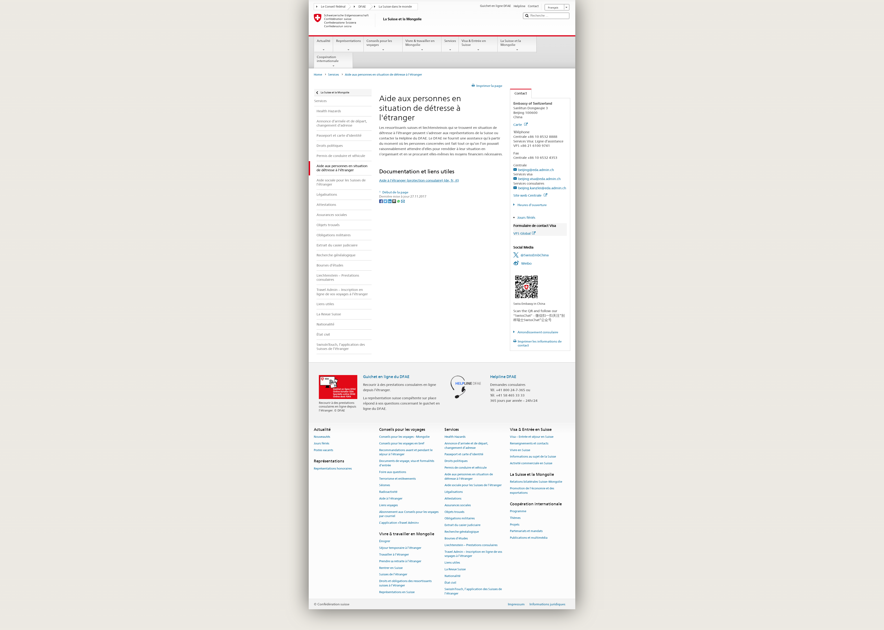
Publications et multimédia (528, 537)
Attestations (453, 498)
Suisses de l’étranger (393, 574)
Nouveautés (322, 436)
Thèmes (515, 518)
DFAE (362, 6)
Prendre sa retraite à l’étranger (400, 561)
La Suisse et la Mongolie (510, 43)
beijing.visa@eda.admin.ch (539, 179)
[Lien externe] (526, 286)
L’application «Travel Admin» (399, 523)
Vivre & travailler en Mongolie (420, 43)
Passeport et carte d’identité (464, 454)
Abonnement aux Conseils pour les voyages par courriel (409, 514)
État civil (450, 582)
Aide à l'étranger (390, 498)
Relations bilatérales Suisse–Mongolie (536, 482)
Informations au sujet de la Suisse (533, 456)
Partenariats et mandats (526, 531)
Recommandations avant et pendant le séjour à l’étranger (406, 452)
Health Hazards (455, 436)
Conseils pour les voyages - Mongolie (404, 436)
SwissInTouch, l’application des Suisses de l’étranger (473, 591)
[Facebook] (381, 201)
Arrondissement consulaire (537, 332)
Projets (514, 524)
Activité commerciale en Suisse (531, 463)
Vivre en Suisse (520, 450)
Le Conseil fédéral (333, 6)
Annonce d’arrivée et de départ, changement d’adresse (466, 446)
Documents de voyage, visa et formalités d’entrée (406, 463)
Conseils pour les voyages (379, 43)
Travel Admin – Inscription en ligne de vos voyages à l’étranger (473, 554)
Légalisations (454, 492)
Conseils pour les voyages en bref (401, 443)
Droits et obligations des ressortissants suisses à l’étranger (405, 583)
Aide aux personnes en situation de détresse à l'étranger (469, 476)
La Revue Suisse (455, 569)
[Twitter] (386, 201)
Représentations (348, 41)
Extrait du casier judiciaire (462, 525)
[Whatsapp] (399, 201)
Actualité (323, 41)
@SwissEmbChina (535, 255)
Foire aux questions (392, 472)
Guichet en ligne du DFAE (386, 376)
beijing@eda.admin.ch (536, 170)
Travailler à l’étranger (394, 554)
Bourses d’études (456, 538)
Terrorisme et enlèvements (397, 478)
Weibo (526, 263)
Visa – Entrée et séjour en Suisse (531, 436)
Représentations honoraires (333, 468)
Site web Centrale (527, 195)
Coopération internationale (328, 59)
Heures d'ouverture (532, 205)
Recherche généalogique (462, 531)
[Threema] (394, 201)
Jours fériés (526, 217)
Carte (518, 124)
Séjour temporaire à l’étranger (400, 548)
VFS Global (522, 233)
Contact (518, 93)
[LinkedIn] (390, 201)
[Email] (403, 201)
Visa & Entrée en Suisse (474, 43)
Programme (518, 511)
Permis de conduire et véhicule (466, 467)
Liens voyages (388, 505)
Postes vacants (323, 450)
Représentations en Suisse (397, 592)
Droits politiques (456, 461)
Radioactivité (388, 492)
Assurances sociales (458, 505)
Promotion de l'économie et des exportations (532, 490)
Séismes (384, 485)
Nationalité (452, 576)
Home (318, 74)
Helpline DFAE (503, 376)
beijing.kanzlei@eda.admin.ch (542, 188)
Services (450, 41)
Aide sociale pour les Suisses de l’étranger (473, 485)
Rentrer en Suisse (391, 568)
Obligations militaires (460, 518)
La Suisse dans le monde (395, 6)
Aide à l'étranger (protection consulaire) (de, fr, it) (419, 180)
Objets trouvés (454, 512)
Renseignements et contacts (529, 443)
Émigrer (384, 541)
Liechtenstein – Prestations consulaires (471, 545)
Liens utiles (452, 562)
